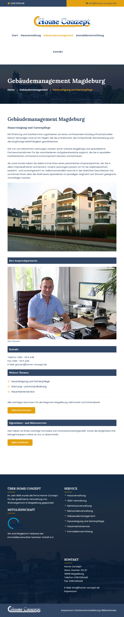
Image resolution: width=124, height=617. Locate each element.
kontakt (58, 51)
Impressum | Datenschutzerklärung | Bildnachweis (88, 610)
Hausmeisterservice (22, 391)
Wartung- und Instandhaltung (29, 386)
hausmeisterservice (78, 526)
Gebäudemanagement (34, 89)
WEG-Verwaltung (76, 500)
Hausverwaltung (31, 35)
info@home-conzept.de (102, 3)
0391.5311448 (17, 3)
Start (15, 35)
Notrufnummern (21, 410)
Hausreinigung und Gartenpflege (73, 89)
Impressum (70, 591)
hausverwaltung (76, 495)
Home (11, 89)
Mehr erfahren (20, 442)
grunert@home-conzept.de (31, 364)
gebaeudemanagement (58, 35)
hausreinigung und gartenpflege (85, 521)
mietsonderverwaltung (80, 510)
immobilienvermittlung (90, 35)
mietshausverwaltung (79, 505)
